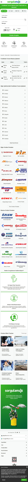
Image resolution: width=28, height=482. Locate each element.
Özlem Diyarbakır (7, 219)
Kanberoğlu (21, 165)
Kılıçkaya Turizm (21, 183)
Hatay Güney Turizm (7, 201)
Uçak (11, 10)
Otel (18, 10)
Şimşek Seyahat (7, 183)
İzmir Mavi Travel (21, 192)
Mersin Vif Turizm (21, 174)
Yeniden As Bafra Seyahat (7, 247)
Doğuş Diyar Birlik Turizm (7, 174)
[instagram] (19, 432)
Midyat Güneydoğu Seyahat (21, 266)
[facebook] (15, 432)
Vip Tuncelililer (21, 156)
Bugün (19, 28)
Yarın (19, 30)
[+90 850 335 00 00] (26, 2)
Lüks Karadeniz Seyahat (21, 256)
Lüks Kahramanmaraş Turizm (21, 220)
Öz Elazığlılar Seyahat (21, 229)
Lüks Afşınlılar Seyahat (21, 247)
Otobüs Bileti (7, 55)
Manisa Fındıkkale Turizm (15, 55)
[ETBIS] (14, 460)
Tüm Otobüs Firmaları (14, 206)
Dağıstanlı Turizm (7, 156)
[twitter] (17, 432)
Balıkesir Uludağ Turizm (7, 256)
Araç (25, 10)
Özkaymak (21, 238)
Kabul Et (24, 479)
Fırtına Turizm (21, 201)
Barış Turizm (7, 266)
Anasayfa (2, 55)
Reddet (3, 479)
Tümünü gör (24, 333)
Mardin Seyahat (7, 238)
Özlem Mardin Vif (7, 192)
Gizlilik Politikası (4, 473)
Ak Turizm (7, 165)
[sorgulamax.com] (14, 2)
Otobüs (5, 10)
